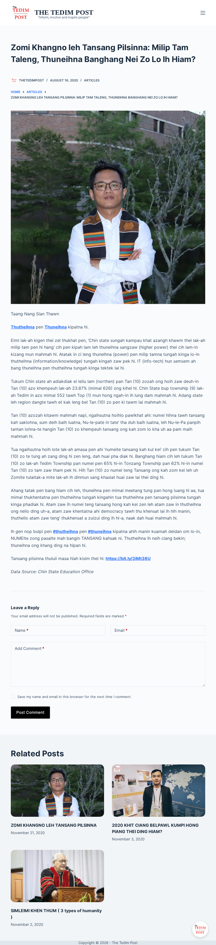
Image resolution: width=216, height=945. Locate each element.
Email (121, 630)
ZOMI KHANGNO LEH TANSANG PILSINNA (54, 825)
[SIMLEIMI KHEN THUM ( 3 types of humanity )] (57, 876)
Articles (92, 80)
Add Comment (29, 648)
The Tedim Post (64, 12)
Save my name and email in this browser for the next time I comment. (74, 697)
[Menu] (202, 13)
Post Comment (30, 712)
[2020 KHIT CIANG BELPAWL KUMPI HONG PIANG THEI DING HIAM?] (158, 790)
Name (21, 630)
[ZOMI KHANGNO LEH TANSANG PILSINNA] (57, 790)
